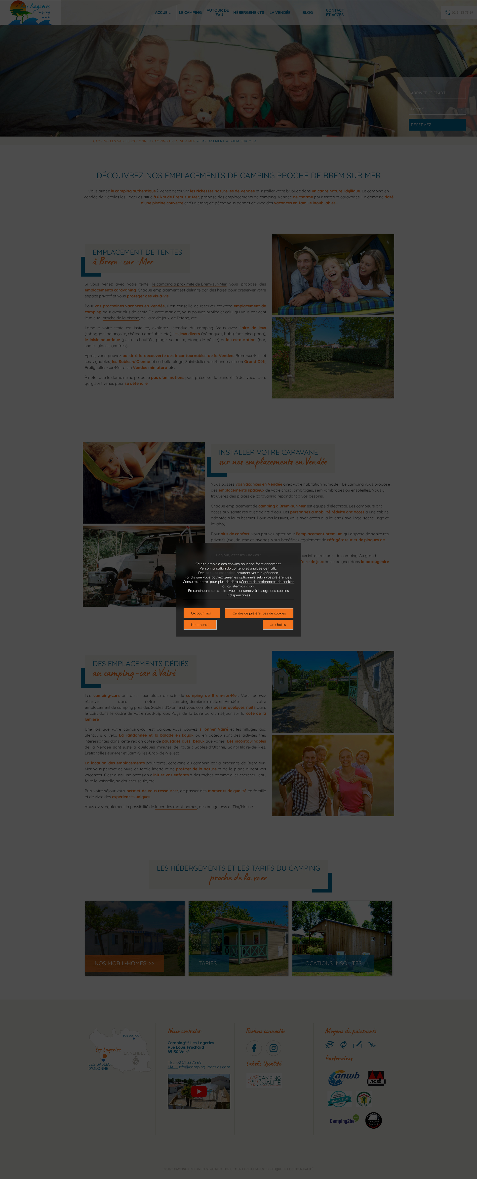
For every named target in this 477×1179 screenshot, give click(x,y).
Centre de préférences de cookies (267, 581)
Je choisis (278, 624)
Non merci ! (200, 624)
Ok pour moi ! (201, 613)
